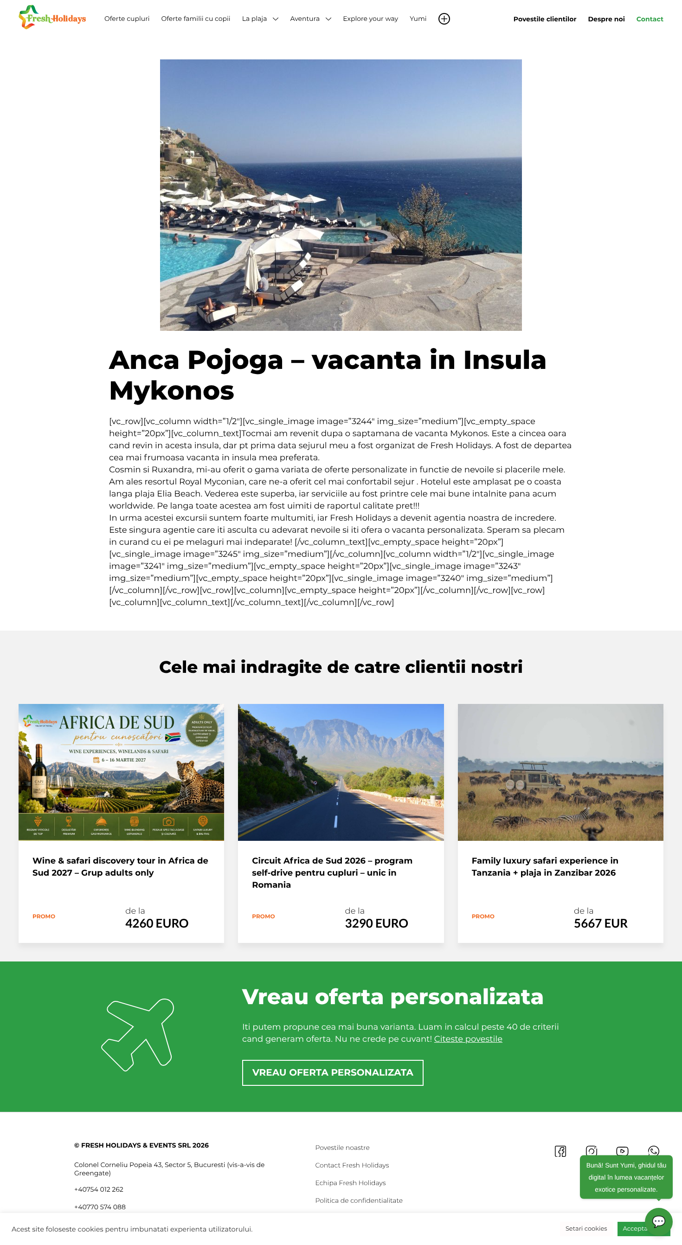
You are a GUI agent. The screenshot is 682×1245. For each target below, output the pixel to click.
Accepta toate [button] (644, 1228)
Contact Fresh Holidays (352, 1165)
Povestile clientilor (545, 19)
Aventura (305, 18)
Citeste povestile (468, 1039)
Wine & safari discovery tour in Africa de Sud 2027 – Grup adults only (120, 867)
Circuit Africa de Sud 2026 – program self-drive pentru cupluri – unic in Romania (332, 873)
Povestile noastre (342, 1147)
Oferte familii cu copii (195, 18)
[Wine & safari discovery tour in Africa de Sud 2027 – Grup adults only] (121, 772)
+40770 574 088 (100, 1207)
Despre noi (606, 19)
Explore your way (370, 18)
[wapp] (653, 1151)
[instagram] (591, 1151)
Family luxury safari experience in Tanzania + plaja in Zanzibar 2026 (545, 867)
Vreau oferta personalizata (332, 1072)
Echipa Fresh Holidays (350, 1183)
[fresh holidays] (53, 16)
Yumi (418, 18)
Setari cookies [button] (586, 1228)
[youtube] (622, 1151)
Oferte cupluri (126, 18)
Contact (650, 19)
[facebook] (560, 1151)
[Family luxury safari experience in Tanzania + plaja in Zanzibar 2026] (560, 772)
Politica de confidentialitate (359, 1200)
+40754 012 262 (98, 1189)
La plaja (254, 18)
